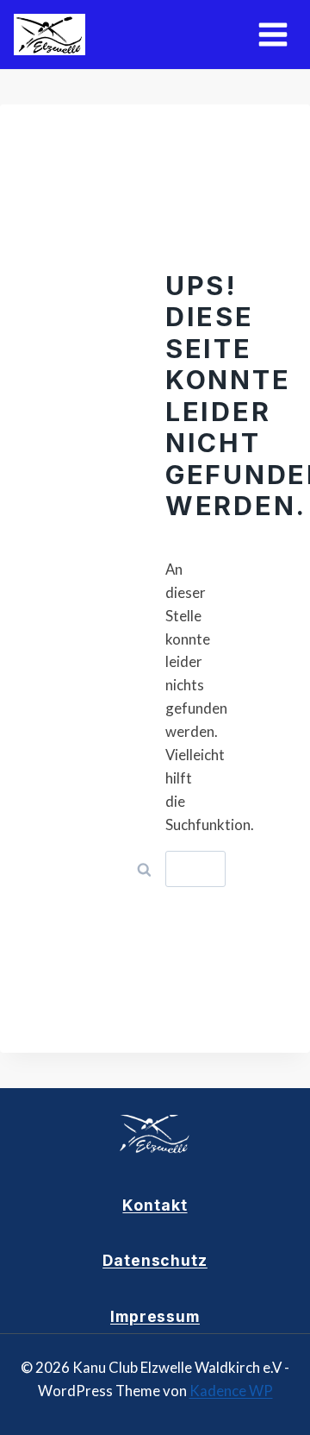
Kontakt (154, 1205)
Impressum (155, 1316)
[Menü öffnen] (272, 34)
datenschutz (155, 1260)
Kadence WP (231, 1391)
